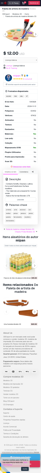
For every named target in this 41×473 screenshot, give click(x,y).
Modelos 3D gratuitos (11, 387)
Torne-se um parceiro (11, 398)
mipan (16, 75)
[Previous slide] (5, 34)
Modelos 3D (8, 380)
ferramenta (18, 217)
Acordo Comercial (10, 427)
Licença (6, 423)
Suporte (6, 413)
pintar (16, 213)
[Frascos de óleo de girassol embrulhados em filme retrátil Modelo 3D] (20, 263)
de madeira (10, 221)
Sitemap (36, 452)
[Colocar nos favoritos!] (34, 273)
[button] (35, 266)
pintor (31, 213)
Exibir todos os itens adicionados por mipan (20, 246)
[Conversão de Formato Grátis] (27, 96)
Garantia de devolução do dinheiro (15, 437)
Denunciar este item (21, 167)
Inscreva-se (34, 3)
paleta (8, 217)
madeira (27, 217)
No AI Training (11, 68)
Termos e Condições (11, 433)
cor (29, 210)
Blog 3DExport (8, 401)
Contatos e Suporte (12, 409)
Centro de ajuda (9, 416)
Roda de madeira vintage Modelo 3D (20, 229)
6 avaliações (27, 79)
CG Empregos (8, 404)
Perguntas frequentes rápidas (14, 420)
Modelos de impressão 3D (13, 384)
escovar (23, 210)
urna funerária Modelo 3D (12, 324)
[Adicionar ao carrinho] (30, 273)
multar (8, 213)
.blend (8, 96)
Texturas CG (7, 391)
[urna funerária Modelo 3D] (20, 309)
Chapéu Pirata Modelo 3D (25, 232)
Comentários (24, 172)
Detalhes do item (10, 172)
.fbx (15, 96)
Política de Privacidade (11, 430)
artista (8, 210)
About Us (7, 333)
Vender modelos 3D (10, 394)
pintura (23, 213)
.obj (21, 96)
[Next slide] (35, 34)
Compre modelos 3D (13, 376)
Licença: (9, 66)
